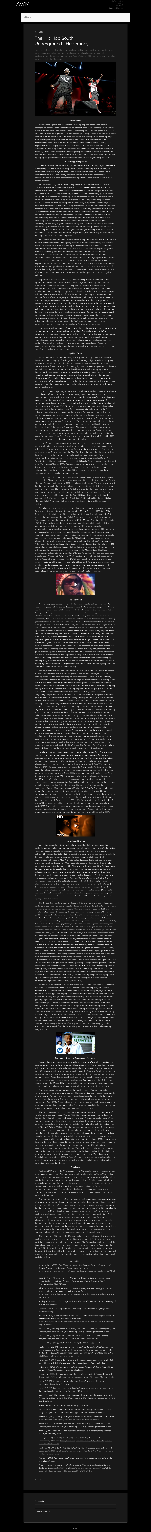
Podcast (119, 6)
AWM (23, 4)
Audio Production (116, 1)
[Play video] (75, 584)
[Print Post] (41, 1479)
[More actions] (115, 32)
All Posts (27, 17)
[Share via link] (36, 1479)
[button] (125, 17)
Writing (120, 3)
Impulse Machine (116, 8)
